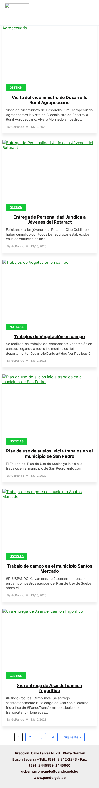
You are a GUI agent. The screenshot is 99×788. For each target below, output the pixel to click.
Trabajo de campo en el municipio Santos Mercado (49, 568)
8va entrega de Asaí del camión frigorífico (49, 688)
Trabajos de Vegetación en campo (49, 336)
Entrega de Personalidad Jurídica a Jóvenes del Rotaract (49, 219)
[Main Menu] (89, 12)
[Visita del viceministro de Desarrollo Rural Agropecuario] (49, 54)
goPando (17, 126)
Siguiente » (72, 737)
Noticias (17, 327)
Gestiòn (16, 87)
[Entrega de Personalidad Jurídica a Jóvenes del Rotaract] (49, 174)
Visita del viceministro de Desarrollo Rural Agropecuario (49, 100)
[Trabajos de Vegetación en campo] (49, 293)
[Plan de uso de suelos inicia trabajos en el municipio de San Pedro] (49, 408)
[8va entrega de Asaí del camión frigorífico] (49, 642)
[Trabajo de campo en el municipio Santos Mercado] (49, 522)
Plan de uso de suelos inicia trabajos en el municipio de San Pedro (49, 453)
